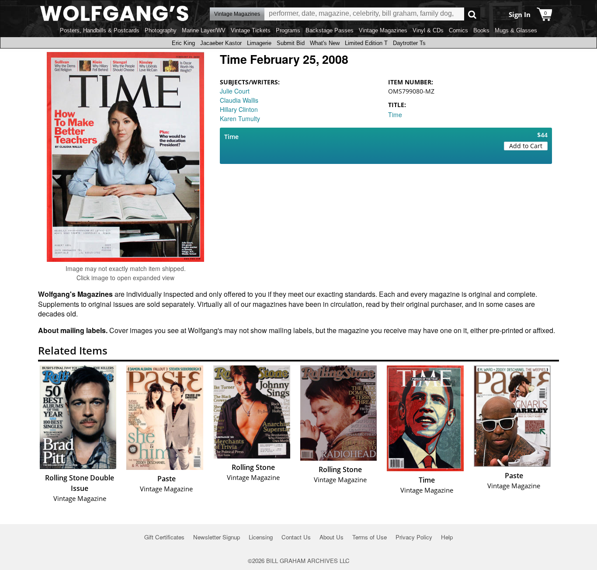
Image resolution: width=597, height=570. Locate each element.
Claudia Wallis (239, 100)
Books (481, 30)
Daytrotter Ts (409, 43)
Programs (288, 30)
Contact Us (296, 537)
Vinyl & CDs (428, 30)
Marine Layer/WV (204, 30)
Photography (161, 30)
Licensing (261, 537)
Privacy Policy (414, 537)
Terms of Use (369, 537)
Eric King (183, 43)
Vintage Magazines (383, 30)
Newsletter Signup (216, 537)
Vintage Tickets (251, 30)
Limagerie (259, 43)
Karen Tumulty (240, 118)
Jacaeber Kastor (221, 43)
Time (395, 114)
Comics (458, 30)
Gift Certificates (164, 537)
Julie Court (235, 91)
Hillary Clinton (239, 109)
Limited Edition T (366, 43)
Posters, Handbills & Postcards (99, 30)
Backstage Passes (329, 30)
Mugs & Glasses (516, 30)
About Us (331, 537)
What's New (325, 43)
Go (472, 14)
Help (447, 537)
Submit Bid (291, 43)
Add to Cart (525, 146)
